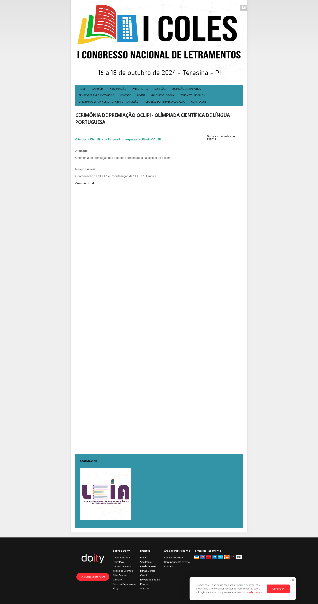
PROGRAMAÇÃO (117, 88)
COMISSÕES (97, 88)
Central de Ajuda (122, 566)
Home (82, 88)
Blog (115, 588)
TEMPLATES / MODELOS (192, 95)
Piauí (143, 557)
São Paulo (146, 562)
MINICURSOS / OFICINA (162, 95)
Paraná (144, 584)
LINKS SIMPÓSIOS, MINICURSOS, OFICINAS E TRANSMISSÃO (108, 101)
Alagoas (144, 588)
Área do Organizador (125, 584)
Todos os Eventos (123, 570)
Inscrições (160, 88)
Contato (125, 95)
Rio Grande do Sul (150, 579)
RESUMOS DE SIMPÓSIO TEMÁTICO (96, 95)
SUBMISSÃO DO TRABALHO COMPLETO (164, 101)
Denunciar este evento (177, 562)
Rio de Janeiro (148, 566)
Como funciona (121, 557)
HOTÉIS (141, 95)
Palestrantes (140, 88)
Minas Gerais (147, 570)
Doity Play (118, 562)
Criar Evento (120, 575)
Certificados (198, 101)
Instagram (244, 8)
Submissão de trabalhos (186, 88)
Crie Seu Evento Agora (92, 576)
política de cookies (252, 592)
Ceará (143, 575)
